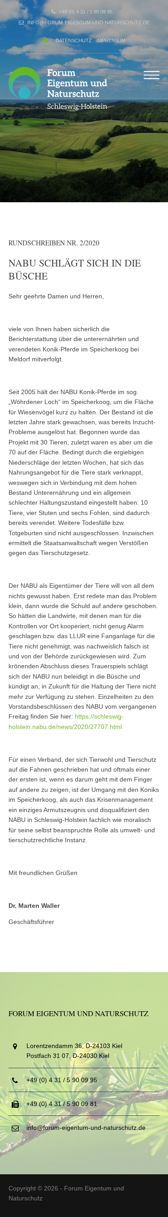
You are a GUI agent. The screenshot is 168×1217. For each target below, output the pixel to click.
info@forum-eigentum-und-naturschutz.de (88, 22)
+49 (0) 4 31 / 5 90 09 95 (85, 11)
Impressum (110, 40)
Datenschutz (74, 40)
